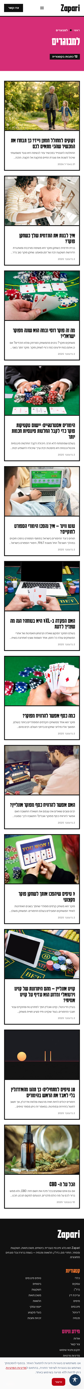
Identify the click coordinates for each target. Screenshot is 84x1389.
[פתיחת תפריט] (42, 7)
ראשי (77, 30)
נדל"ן (77, 1289)
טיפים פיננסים (33, 1278)
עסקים (76, 1284)
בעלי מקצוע (34, 1312)
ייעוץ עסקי (35, 1306)
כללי (77, 1278)
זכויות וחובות (34, 1318)
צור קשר (75, 1344)
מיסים (76, 1301)
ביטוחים (37, 1284)
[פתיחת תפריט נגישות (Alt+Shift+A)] (75, 1380)
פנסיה (76, 1318)
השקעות (36, 1289)
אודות (77, 1338)
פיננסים (75, 1306)
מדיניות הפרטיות (16, 1368)
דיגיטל (76, 1312)
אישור (58, 1382)
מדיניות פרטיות (71, 1355)
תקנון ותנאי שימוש (70, 1350)
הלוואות (37, 1301)
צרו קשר (13, 8)
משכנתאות (35, 1295)
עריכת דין (74, 1295)
